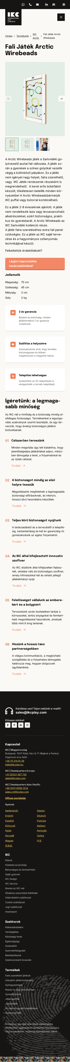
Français (41, 820)
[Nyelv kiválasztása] (63, 4)
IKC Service (11, 883)
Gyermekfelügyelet (15, 950)
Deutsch (41, 815)
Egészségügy (12, 941)
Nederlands (11, 810)
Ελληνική (10, 825)
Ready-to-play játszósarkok (20, 989)
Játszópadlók (12, 998)
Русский (9, 835)
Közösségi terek (13, 936)
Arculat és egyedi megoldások (21, 1008)
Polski (8, 830)
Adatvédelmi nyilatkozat (18, 897)
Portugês (42, 830)
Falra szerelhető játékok (18, 975)
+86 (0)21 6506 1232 (16, 788)
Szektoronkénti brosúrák (18, 960)
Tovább (16, 465)
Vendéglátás (12, 932)
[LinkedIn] (46, 4)
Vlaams (41, 810)
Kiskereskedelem (14, 927)
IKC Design (11, 878)
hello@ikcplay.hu (37, 4)
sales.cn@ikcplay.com (17, 791)
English (9, 815)
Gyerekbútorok (13, 994)
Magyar (9, 840)
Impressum (11, 911)
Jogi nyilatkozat (13, 907)
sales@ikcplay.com (31, 712)
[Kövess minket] (7, 725)
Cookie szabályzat (15, 902)
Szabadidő (11, 945)
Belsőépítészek (13, 955)
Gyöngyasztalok (13, 985)
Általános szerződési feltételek (21, 893)
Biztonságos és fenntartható (20, 869)
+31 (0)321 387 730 (16, 774)
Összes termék (13, 1012)
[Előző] (8, 99)
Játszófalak (11, 1003)
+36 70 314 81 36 (30, 4)
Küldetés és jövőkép (16, 865)
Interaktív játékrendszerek (19, 980)
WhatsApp (23, 4)
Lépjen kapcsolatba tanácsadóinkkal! (23, 264)
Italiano (41, 825)
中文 (39, 840)
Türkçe (40, 835)
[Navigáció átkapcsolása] (61, 17)
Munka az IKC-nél (14, 888)
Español (9, 820)
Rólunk (8, 860)
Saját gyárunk (12, 874)
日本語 (9, 845)
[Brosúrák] (53, 4)
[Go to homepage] (13, 17)
